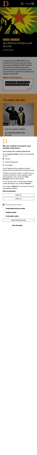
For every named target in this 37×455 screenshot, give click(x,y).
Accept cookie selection (18, 220)
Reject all (19, 198)
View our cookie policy (9, 191)
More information (17, 225)
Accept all (18, 195)
